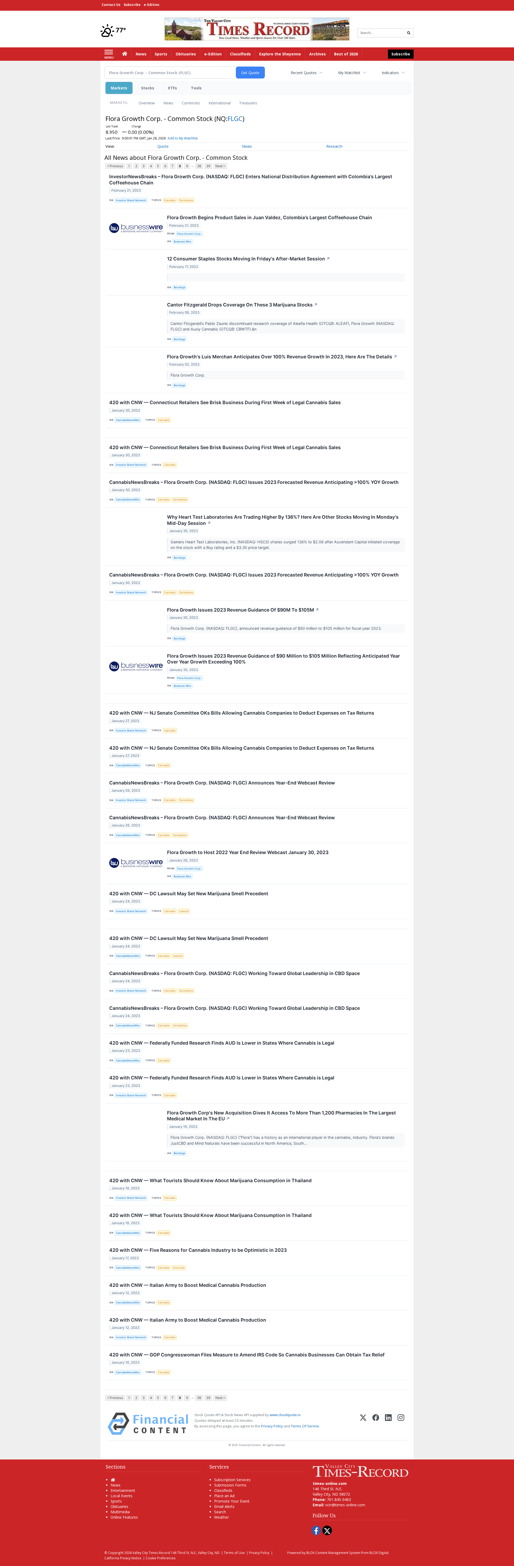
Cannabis (169, 200)
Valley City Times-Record (151, 1552)
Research (334, 146)
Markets (119, 87)
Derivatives (186, 200)
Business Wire (182, 241)
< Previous (115, 166)
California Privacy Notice (122, 1558)
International (219, 102)
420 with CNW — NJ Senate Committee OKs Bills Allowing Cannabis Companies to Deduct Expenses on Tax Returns (241, 713)
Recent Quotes (304, 72)
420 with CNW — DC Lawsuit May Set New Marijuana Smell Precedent (188, 893)
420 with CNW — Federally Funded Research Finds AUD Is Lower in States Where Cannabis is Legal (221, 1043)
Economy (178, 1267)
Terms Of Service (305, 1426)
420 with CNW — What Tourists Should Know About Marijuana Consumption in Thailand (210, 1180)
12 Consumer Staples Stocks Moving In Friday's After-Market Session (248, 258)
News (168, 102)
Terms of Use (234, 1552)
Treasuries (248, 102)
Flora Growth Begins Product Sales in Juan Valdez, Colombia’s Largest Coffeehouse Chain (269, 217)
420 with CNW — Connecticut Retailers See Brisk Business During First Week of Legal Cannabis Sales (225, 402)
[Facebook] (375, 1423)
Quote (163, 146)
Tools (196, 87)
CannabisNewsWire (128, 420)
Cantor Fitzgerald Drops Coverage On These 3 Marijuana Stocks (242, 305)
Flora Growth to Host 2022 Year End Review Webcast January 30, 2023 (247, 852)
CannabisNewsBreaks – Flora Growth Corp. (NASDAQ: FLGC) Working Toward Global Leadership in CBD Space (234, 973)
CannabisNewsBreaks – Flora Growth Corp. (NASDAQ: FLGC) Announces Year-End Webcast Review (222, 783)
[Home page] (257, 28)
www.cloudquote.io (285, 1414)
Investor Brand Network (131, 200)
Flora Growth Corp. (189, 233)
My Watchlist (349, 72)
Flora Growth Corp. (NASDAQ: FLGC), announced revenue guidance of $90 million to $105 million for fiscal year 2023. (277, 628)
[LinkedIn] (388, 1423)
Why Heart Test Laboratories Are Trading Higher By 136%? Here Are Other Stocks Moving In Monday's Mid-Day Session (283, 520)
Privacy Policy (272, 1426)
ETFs (172, 87)
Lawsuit (184, 911)
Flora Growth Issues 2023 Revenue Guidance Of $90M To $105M (243, 610)
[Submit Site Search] (408, 33)
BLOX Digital (378, 1552)
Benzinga (179, 287)
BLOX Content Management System (333, 1552)
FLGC (235, 118)
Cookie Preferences (161, 1558)
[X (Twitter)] (363, 1423)
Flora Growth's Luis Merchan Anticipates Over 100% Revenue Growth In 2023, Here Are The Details (282, 356)
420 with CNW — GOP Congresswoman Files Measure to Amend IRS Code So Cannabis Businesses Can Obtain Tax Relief (247, 1355)
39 (208, 166)
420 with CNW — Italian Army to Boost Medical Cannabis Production (187, 1285)
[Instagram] (400, 1423)
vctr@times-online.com (345, 1504)
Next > (220, 166)
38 (199, 166)
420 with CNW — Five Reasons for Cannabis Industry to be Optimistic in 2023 (198, 1250)
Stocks (147, 87)
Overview (147, 102)
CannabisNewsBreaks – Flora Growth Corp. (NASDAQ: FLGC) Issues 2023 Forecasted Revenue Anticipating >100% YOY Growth (254, 482)
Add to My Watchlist (183, 138)
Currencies (191, 102)
